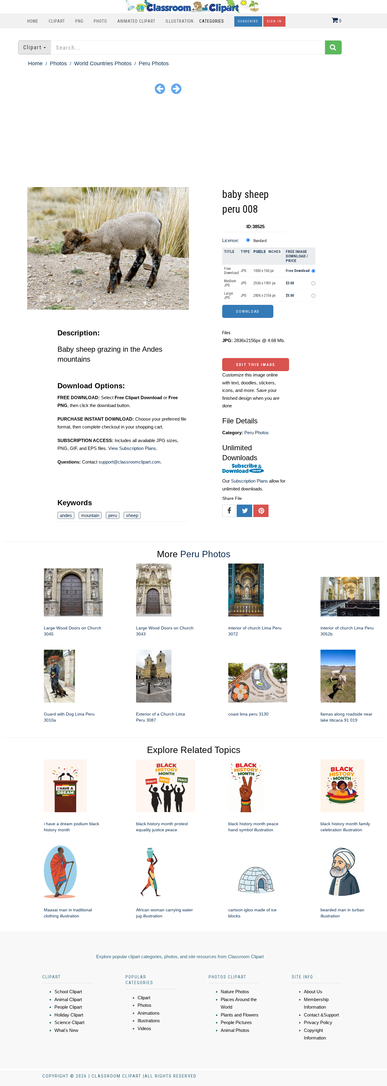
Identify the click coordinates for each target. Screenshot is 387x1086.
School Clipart (68, 991)
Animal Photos (235, 1030)
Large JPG (228, 295)
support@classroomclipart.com (130, 461)
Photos (58, 63)
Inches (274, 252)
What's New (66, 1030)
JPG (243, 271)
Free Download (231, 271)
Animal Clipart (68, 999)
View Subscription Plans (132, 448)
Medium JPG (230, 283)
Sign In (274, 21)
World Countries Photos (103, 63)
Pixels (259, 251)
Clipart (57, 21)
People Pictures (236, 1022)
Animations (149, 1013)
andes (66, 515)
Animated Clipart (136, 21)
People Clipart (68, 1007)
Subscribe (248, 21)
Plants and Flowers (240, 1014)
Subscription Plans (249, 480)
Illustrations (149, 1020)
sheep (132, 515)
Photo (100, 21)
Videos (144, 1028)
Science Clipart (69, 1022)
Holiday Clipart (68, 1014)
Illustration (180, 21)
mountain (90, 515)
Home (32, 21)
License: (230, 240)
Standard (260, 241)
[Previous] (160, 88)
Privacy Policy (318, 1022)
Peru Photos (154, 63)
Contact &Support (321, 1014)
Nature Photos (235, 991)
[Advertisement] (193, 141)
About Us (313, 991)
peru (112, 515)
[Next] (176, 88)
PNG (79, 21)
